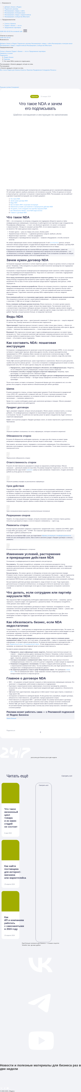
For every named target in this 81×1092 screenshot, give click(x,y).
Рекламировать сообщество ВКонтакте (17, 16)
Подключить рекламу (11, 9)
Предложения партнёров (13, 27)
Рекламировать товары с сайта (15, 11)
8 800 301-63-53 (5, 31)
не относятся (54, 242)
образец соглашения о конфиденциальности (56, 535)
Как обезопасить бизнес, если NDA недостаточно (26, 210)
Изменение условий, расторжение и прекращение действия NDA (31, 206)
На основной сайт (16, 31)
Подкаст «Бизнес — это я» (13, 25)
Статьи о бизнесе (10, 23)
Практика (34, 96)
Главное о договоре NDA (18, 212)
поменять (29, 470)
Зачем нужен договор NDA (19, 201)
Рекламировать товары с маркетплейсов (18, 15)
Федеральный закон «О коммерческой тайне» (25, 644)
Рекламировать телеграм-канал (15, 13)
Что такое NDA (15, 199)
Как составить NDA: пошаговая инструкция (24, 204)
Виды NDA (13, 203)
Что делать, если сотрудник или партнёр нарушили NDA (28, 208)
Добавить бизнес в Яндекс (13, 7)
